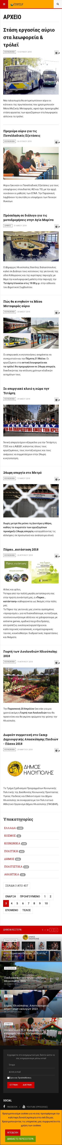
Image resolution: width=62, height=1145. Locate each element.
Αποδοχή (12, 1132)
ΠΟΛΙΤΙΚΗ (11, 851)
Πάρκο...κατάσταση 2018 (20, 549)
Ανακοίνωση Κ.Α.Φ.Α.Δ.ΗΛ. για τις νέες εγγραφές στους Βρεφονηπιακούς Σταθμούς (30, 1033)
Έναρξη (10, 896)
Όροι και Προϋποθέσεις (20, 1078)
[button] (52, 930)
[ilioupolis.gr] (16, 4)
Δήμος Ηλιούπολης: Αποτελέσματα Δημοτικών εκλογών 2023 (26, 1007)
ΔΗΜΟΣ (9, 859)
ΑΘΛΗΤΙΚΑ (11, 874)
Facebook (12, 1107)
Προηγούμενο (30, 896)
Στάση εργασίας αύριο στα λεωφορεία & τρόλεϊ (29, 37)
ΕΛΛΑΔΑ (10, 828)
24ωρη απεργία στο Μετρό (22, 473)
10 (46, 903)
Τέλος (26, 910)
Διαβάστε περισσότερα (20, 1139)
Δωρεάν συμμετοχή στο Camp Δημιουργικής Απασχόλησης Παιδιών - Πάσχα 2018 (30, 739)
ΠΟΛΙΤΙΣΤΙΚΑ (13, 866)
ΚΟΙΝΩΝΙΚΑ (12, 843)
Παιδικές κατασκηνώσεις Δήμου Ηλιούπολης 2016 (25, 979)
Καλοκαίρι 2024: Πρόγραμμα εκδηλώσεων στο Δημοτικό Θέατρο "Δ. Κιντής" (31, 951)
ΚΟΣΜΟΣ (10, 835)
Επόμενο (11, 910)
